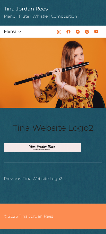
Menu (10, 31)
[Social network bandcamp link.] (78, 31)
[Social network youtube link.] (96, 31)
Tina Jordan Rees (26, 9)
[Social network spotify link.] (87, 31)
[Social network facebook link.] (68, 31)
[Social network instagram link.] (59, 31)
